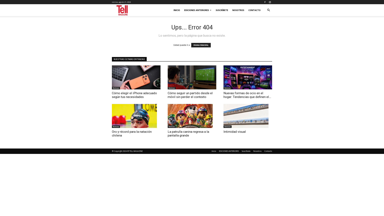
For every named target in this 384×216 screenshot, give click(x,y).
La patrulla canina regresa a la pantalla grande (188, 133)
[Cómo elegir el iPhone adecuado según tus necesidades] (136, 77)
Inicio (177, 10)
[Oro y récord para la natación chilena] (136, 116)
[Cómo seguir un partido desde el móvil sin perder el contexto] (192, 77)
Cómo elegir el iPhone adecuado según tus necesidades (134, 95)
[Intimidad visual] (248, 116)
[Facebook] (265, 2)
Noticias (116, 88)
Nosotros (238, 10)
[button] (268, 10)
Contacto (254, 10)
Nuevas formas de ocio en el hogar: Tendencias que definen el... (247, 95)
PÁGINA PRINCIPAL (201, 45)
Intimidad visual (235, 132)
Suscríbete (222, 10)
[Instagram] (270, 2)
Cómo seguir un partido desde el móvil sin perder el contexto (190, 95)
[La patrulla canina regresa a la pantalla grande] (192, 116)
